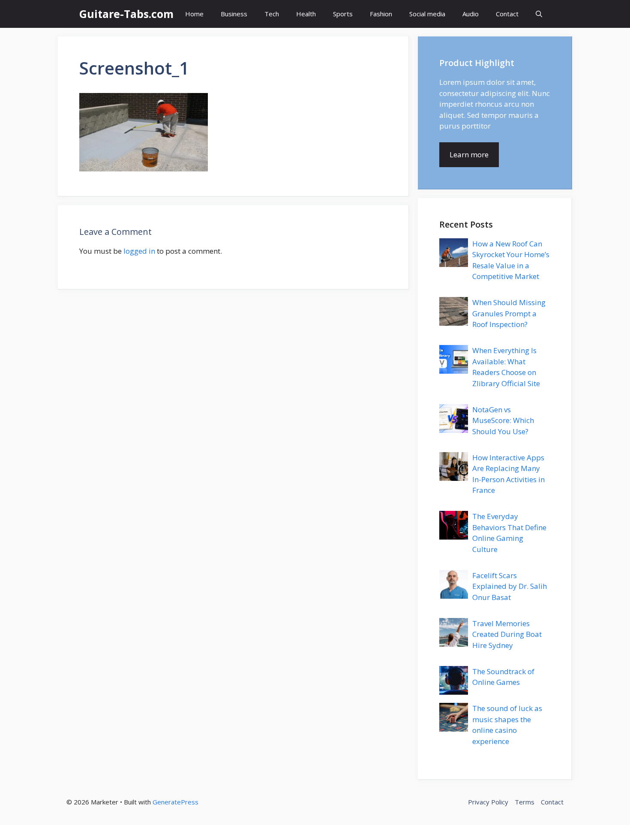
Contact (507, 13)
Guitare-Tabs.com (126, 13)
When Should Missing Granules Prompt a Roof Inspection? (509, 313)
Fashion (381, 13)
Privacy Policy (488, 802)
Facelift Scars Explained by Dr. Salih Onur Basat (509, 586)
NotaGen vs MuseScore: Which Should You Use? (503, 420)
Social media (427, 13)
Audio (470, 13)
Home (194, 13)
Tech (271, 13)
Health (306, 13)
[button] (539, 14)
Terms (524, 802)
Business (234, 13)
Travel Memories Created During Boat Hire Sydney (507, 634)
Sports (343, 13)
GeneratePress (175, 802)
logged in (139, 251)
